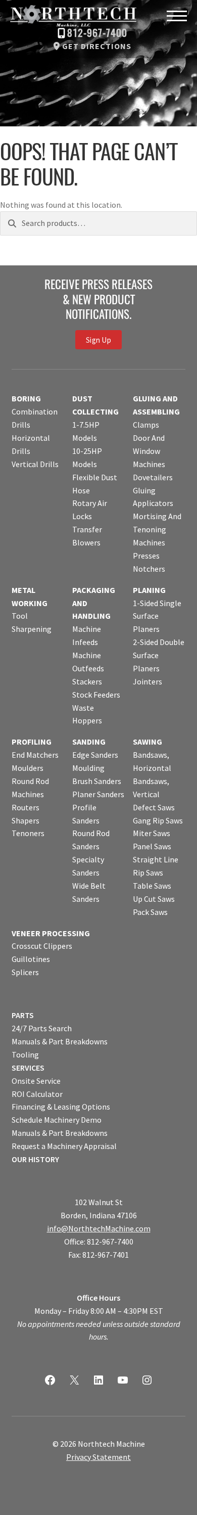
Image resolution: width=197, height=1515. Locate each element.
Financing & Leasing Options (61, 1106)
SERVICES (28, 1068)
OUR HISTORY (35, 1159)
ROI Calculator (37, 1094)
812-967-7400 (97, 34)
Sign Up (98, 340)
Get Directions (96, 46)
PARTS (23, 1015)
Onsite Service (36, 1081)
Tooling (25, 1054)
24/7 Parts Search (42, 1028)
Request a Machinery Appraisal (64, 1146)
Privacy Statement (98, 1457)
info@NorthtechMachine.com (99, 1228)
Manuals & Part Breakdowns (60, 1041)
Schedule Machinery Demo (57, 1120)
